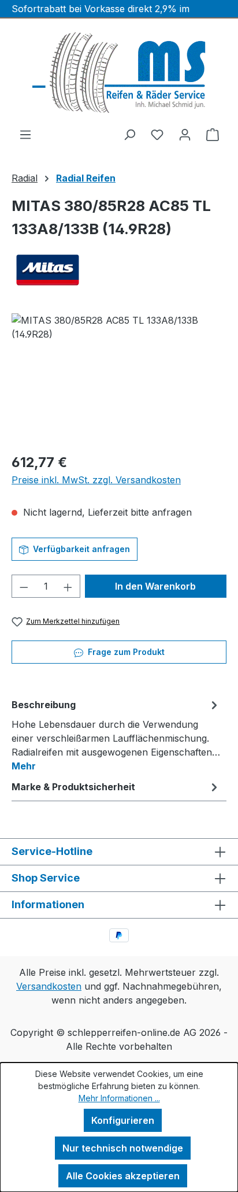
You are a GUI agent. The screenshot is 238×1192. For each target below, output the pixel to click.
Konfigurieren (122, 1120)
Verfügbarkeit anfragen (80, 549)
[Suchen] (129, 134)
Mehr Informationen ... (119, 1098)
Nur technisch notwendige (122, 1148)
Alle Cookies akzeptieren (123, 1176)
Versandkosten (48, 986)
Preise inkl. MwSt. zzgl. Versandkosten (96, 480)
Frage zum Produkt (125, 652)
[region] (119, 378)
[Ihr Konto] (185, 134)
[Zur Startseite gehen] (119, 72)
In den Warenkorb (155, 586)
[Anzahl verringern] (24, 586)
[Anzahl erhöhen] (68, 586)
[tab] (116, 735)
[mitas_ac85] (119, 378)
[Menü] (25, 134)
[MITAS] (119, 270)
